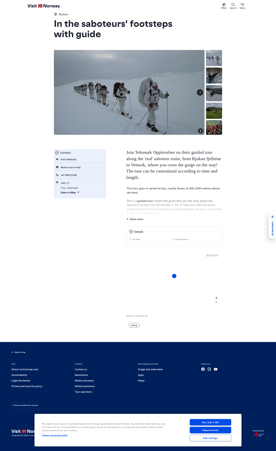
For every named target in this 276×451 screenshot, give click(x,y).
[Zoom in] (216, 298)
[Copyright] (200, 130)
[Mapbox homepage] (212, 255)
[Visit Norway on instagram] (209, 369)
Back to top (20, 352)
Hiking (134, 325)
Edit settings (210, 437)
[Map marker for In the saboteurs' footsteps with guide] (174, 276)
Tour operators (83, 391)
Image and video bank (150, 369)
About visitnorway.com (25, 369)
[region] (174, 279)
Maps (141, 380)
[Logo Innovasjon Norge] (258, 434)
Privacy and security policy (27, 386)
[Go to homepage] (48, 6)
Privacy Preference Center (25, 405)
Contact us (81, 369)
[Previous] (58, 92)
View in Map (68, 192)
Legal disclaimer (21, 380)
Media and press (84, 380)
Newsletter (81, 374)
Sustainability (19, 374)
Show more (136, 219)
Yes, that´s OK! (210, 422)
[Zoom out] (216, 302)
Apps (141, 374)
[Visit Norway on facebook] (203, 369)
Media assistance (85, 386)
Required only (210, 430)
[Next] (200, 92)
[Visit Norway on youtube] (215, 369)
